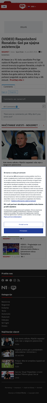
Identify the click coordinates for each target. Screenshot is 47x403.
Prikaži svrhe (23, 224)
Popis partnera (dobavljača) (13, 217)
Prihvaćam (23, 231)
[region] (23, 201)
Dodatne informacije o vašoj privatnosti (23, 201)
